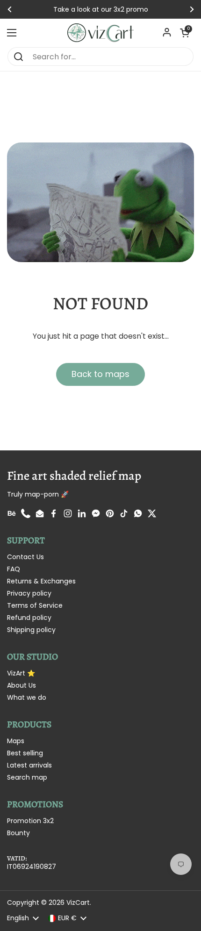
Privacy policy (29, 593)
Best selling (25, 753)
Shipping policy (31, 629)
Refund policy (29, 617)
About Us (21, 685)
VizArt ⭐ (21, 673)
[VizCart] (100, 32)
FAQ (13, 569)
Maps (15, 741)
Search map (27, 777)
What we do (26, 697)
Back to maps (100, 374)
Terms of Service (35, 605)
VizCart (78, 902)
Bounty (18, 833)
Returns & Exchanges (41, 581)
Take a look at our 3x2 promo (100, 9)
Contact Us (25, 556)
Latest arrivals (29, 765)
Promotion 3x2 (30, 820)
